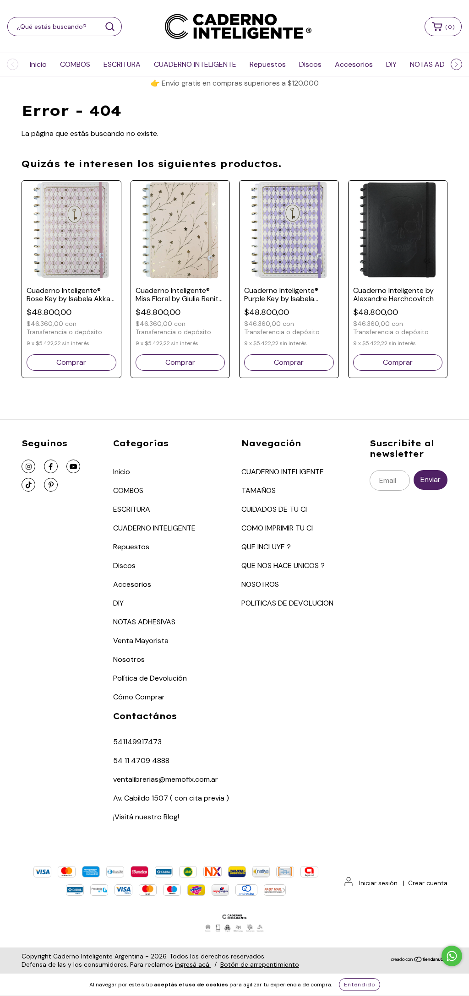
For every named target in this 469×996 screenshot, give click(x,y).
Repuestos (268, 64)
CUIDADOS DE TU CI (274, 509)
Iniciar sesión (378, 883)
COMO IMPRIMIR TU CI (277, 528)
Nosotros (129, 659)
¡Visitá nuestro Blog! (146, 817)
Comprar (71, 362)
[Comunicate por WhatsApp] (452, 956)
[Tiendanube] (418, 960)
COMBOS (75, 64)
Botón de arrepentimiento (259, 964)
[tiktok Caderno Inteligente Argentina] (28, 485)
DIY (391, 64)
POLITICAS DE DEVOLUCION (287, 603)
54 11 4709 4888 (141, 760)
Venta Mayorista (141, 640)
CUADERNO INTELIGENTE (195, 64)
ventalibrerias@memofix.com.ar (165, 779)
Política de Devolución (150, 678)
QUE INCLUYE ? (266, 547)
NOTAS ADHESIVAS (144, 622)
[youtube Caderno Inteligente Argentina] (73, 466)
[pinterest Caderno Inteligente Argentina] (51, 485)
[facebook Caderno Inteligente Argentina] (51, 466)
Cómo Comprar (139, 697)
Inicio (38, 64)
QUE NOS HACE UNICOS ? (283, 565)
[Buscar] (110, 26)
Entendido (359, 984)
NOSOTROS (260, 584)
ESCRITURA (122, 64)
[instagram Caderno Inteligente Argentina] (28, 466)
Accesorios (354, 64)
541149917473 (137, 742)
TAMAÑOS (258, 490)
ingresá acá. (193, 964)
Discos (310, 64)
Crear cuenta (427, 883)
